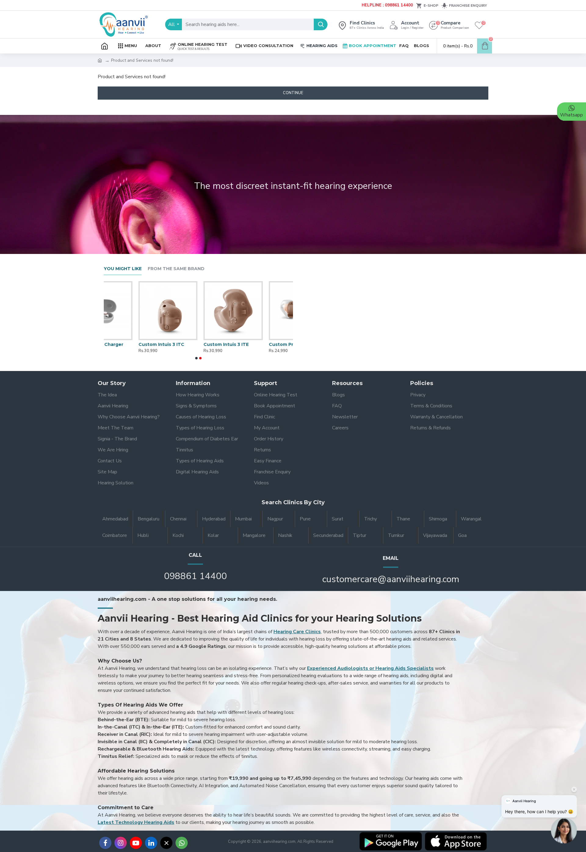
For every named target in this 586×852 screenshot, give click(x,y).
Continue (293, 93)
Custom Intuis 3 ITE (191, 344)
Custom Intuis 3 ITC (127, 344)
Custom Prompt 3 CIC (259, 344)
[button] (196, 358)
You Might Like (123, 268)
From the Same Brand (176, 268)
